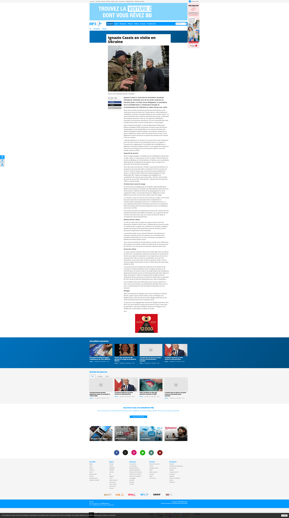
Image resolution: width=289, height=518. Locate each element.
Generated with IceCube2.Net (179, 503)
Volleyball (111, 470)
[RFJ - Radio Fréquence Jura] (144, 494)
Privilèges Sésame (130, 1)
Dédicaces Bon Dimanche (135, 472)
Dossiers (91, 476)
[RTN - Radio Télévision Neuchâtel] (132, 494)
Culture (91, 472)
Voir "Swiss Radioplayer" (101, 433)
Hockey (111, 466)
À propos (171, 464)
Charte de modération (174, 478)
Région (91, 464)
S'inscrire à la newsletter (138, 416)
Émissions (123, 24)
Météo (151, 470)
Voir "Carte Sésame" (176, 433)
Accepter (284, 515)
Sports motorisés (113, 480)
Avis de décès (152, 478)
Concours (131, 484)
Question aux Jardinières (135, 476)
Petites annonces (153, 472)
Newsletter (172, 482)
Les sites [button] (92, 1)
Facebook (116, 452)
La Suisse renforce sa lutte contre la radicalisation (174, 358)
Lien (111, 107)
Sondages (131, 482)
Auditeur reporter (93, 478)
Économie (91, 470)
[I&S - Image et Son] (169, 494)
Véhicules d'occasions (139, 1)
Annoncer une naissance (135, 474)
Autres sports (112, 486)
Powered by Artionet (166, 503)
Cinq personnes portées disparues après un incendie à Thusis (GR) (100, 394)
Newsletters (142, 452)
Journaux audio (93, 474)
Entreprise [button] (98, 1)
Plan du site (111, 505)
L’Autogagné (132, 478)
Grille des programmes (134, 470)
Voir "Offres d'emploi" (151, 433)
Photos (130, 24)
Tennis (111, 478)
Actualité (110, 24)
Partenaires (172, 474)
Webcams (108, 1)
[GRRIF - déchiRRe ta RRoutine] (156, 494)
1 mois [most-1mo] (107, 376)
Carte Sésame (122, 1)
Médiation (171, 476)
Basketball (111, 468)
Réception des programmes (176, 466)
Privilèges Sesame (153, 468)
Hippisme (111, 476)
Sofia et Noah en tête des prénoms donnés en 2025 (148, 393)
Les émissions (132, 464)
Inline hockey (112, 482)
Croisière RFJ (151, 24)
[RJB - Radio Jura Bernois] (119, 494)
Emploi (112, 1)
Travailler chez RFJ (173, 472)
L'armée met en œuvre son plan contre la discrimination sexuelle (150, 359)
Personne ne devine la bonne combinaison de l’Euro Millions (100, 358)
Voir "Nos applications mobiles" (126, 433)
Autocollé (131, 480)
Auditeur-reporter (195, 1)
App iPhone (151, 452)
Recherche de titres (134, 468)
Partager (112, 102)
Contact (171, 480)
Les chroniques (133, 466)
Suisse (104, 29)
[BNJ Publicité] (107, 494)
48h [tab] (93, 376)
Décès (116, 1)
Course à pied (112, 484)
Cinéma (151, 466)
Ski (110, 474)
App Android (160, 452)
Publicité (171, 470)
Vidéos (136, 24)
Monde (91, 468)
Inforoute (103, 1)
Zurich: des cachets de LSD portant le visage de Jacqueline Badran (125, 359)
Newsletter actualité (94, 480)
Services (143, 24)
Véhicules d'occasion (154, 464)
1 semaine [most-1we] (100, 376)
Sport (116, 24)
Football (111, 464)
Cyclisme (111, 472)
